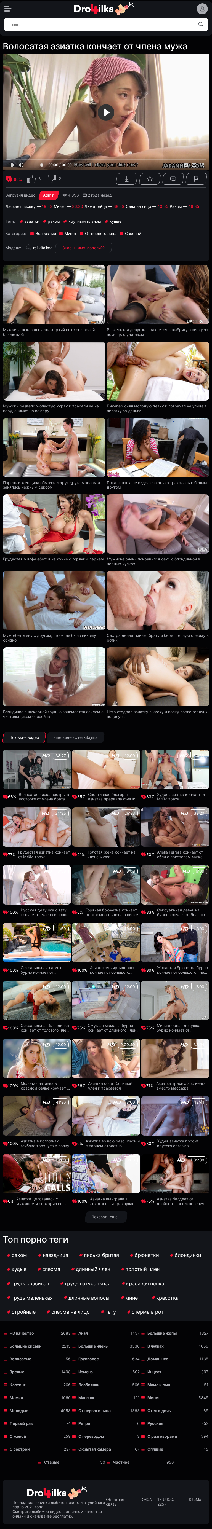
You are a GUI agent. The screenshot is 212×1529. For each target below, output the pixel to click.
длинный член (93, 1269)
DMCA (146, 1499)
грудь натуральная (87, 1283)
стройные (24, 1312)
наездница (55, 1255)
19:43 (47, 206)
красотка (167, 1298)
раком (19, 1255)
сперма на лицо (70, 1312)
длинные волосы (89, 1298)
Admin (48, 195)
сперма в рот (148, 1312)
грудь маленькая (32, 1298)
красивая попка (145, 1283)
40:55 (162, 206)
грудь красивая (30, 1283)
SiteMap (196, 1499)
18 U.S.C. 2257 (165, 1501)
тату (110, 1312)
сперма (51, 1269)
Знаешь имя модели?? (83, 247)
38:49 (118, 206)
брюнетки (147, 1255)
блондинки (188, 1255)
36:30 (77, 206)
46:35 (193, 206)
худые (19, 1269)
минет (133, 1298)
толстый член (143, 1269)
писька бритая (101, 1255)
